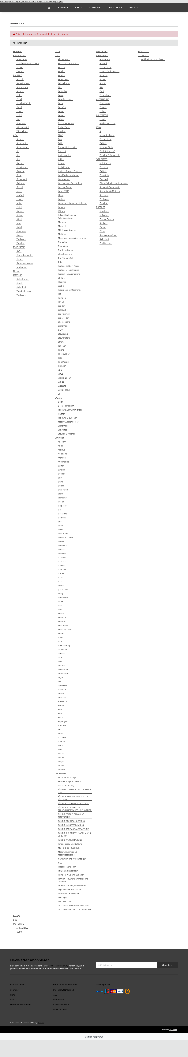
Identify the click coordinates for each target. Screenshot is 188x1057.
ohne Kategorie (65, 254)
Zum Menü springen (53, 1)
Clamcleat (62, 497)
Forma (61, 541)
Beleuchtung (22, 87)
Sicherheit (21, 287)
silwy (60, 330)
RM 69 (61, 302)
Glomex (61, 565)
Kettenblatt (22, 179)
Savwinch (62, 701)
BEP (60, 87)
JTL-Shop (173, 1029)
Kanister (103, 223)
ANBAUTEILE (102, 55)
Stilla (60, 717)
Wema (61, 757)
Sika (60, 709)
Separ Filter (63, 318)
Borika (61, 485)
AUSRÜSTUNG (19, 55)
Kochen (61, 199)
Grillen (61, 159)
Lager (19, 191)
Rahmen (20, 211)
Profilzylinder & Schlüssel (152, 59)
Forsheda (62, 545)
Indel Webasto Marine (68, 175)
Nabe (19, 203)
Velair (60, 749)
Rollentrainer (23, 279)
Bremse (20, 91)
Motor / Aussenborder (68, 421)
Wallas (61, 381)
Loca (60, 609)
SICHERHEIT (143, 55)
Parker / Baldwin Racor (68, 266)
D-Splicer (62, 505)
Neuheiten (63, 246)
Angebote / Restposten (68, 63)
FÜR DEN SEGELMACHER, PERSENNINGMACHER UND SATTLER (74, 808)
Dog (18, 159)
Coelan (61, 501)
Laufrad (20, 195)
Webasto (62, 385)
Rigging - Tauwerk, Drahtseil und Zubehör (73, 880)
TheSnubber (64, 354)
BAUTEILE (17, 75)
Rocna (61, 693)
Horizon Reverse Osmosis (69, 171)
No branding (64, 645)
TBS (60, 729)
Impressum (58, 999)
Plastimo (62, 282)
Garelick (62, 561)
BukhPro (62, 107)
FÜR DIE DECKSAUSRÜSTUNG (71, 821)
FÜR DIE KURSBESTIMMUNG (71, 825)
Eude (60, 525)
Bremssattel (22, 143)
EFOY (60, 135)
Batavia (61, 469)
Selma (61, 705)
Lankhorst (59, 437)
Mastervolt (63, 625)
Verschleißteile (106, 147)
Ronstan (62, 697)
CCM (15, 135)
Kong (60, 593)
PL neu (16, 271)
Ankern (61, 67)
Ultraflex (62, 737)
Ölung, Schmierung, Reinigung (114, 183)
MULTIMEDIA (19, 247)
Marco (61, 613)
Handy (19, 259)
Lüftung (61, 211)
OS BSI (61, 657)
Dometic (62, 517)
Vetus (60, 373)
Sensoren (104, 195)
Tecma (61, 350)
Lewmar (61, 601)
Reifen (19, 215)
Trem (60, 733)
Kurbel (20, 187)
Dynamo (20, 163)
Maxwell (62, 226)
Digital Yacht (64, 127)
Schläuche (63, 310)
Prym (60, 677)
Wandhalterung (24, 291)
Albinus (61, 449)
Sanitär (61, 306)
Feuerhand (63, 533)
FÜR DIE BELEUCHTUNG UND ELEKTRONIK (71, 815)
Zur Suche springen (34, 1)
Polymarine (63, 669)
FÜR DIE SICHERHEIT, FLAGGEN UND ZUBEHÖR (74, 834)
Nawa (60, 637)
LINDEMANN (60, 773)
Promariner (63, 673)
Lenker (20, 111)
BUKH (57, 55)
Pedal (19, 115)
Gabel (19, 99)
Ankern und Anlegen (67, 777)
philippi (61, 278)
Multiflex (62, 234)
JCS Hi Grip (63, 589)
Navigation (21, 267)
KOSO (19, 931)
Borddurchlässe (65, 99)
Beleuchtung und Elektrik (69, 781)
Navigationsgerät (107, 123)
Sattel (19, 227)
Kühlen (61, 207)
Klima (60, 195)
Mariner (62, 621)
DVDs (19, 251)
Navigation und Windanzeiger (72, 858)
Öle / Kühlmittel (65, 258)
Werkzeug (21, 239)
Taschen (20, 71)
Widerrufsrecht (60, 1009)
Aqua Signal (63, 79)
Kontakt (13, 999)
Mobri (61, 633)
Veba (60, 745)
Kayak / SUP (63, 191)
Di (17, 151)
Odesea (61, 653)
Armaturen (105, 59)
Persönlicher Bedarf (67, 866)
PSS (59, 294)
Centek (61, 115)
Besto (60, 481)
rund (19, 223)
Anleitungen (105, 163)
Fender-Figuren (107, 219)
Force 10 (62, 151)
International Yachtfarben (70, 183)
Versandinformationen (20, 1004)
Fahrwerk (104, 179)
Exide (60, 143)
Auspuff (103, 63)
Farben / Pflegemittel (67, 147)
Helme (19, 67)
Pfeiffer (61, 665)
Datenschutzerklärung (58, 965)
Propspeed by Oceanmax (69, 290)
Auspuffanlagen (107, 135)
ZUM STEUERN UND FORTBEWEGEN (74, 909)
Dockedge (62, 513)
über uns (14, 990)
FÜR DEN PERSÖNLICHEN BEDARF (73, 803)
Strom (61, 342)
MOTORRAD (18, 923)
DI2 (18, 155)
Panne (102, 227)
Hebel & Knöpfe (24, 103)
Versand (41, 1023)
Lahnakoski (63, 597)
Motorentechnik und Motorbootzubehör (67, 853)
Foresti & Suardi (65, 537)
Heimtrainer (22, 167)
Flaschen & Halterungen (28, 63)
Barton (61, 465)
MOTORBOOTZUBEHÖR (69, 848)
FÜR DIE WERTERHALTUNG (70, 840)
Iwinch (61, 585)
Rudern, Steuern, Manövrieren (72, 885)
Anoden (61, 71)
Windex (61, 769)
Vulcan (61, 753)
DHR (60, 509)
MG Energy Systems (67, 230)
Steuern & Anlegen (66, 433)
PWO (98, 127)
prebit (61, 286)
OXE (60, 262)
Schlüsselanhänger (108, 235)
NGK (60, 641)
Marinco (62, 222)
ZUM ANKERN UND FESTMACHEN (73, 905)
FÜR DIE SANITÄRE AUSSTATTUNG (73, 829)
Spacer (20, 235)
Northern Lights (65, 250)
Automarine (63, 461)
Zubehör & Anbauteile (110, 155)
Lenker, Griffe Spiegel (109, 71)
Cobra (61, 119)
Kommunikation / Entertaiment (72, 203)
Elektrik (103, 143)
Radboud (62, 689)
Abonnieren (167, 965)
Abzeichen (104, 211)
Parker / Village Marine (68, 270)
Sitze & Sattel (23, 127)
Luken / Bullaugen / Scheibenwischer (67, 216)
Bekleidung (22, 59)
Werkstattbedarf (107, 151)
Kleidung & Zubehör (67, 417)
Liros (60, 605)
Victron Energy (64, 377)
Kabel (19, 107)
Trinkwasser (63, 362)
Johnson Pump (64, 187)
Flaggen (61, 413)
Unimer (61, 741)
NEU (60, 862)
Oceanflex (62, 649)
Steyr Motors (64, 338)
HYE (60, 581)
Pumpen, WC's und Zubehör (71, 874)
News (12, 994)
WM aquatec (64, 389)
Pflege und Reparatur (68, 870)
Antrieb (20, 79)
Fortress (62, 549)
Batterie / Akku (23, 83)
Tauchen (62, 346)
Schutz (20, 283)
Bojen (60, 401)
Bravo (60, 493)
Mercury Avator (65, 629)
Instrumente (64, 179)
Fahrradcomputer (25, 255)
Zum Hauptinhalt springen (12, 1)
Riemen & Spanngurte (110, 187)
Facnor (61, 529)
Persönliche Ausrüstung (69, 274)
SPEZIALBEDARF (65, 901)
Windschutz (22, 131)
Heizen (61, 163)
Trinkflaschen (106, 243)
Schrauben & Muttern (110, 191)
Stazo (60, 713)
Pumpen (62, 298)
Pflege (102, 231)
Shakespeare (64, 322)
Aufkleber (104, 215)
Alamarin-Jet (64, 59)
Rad (18, 119)
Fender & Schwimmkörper (70, 409)
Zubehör (20, 243)
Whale (61, 765)
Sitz (101, 87)
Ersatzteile (104, 175)
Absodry (62, 441)
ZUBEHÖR (17, 275)
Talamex (62, 725)
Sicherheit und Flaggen (68, 893)
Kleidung (21, 183)
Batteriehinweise (61, 1004)
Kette (19, 175)
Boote (60, 95)
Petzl (60, 661)
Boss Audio (63, 489)
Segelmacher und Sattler (69, 889)
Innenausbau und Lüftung (70, 844)
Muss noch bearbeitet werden (72, 238)
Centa (60, 111)
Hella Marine (64, 167)
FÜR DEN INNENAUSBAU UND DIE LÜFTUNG (73, 798)
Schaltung (21, 123)
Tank (102, 91)
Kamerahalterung (25, 263)
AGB (55, 994)
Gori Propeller (64, 155)
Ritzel (19, 219)
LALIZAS (58, 397)
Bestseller (62, 91)
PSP (59, 681)
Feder (19, 95)
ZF (59, 393)
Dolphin (61, 131)
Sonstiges (62, 429)
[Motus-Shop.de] (49, 7)
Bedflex (61, 473)
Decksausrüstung (66, 123)
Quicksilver (63, 685)
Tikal (60, 358)
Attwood (62, 457)
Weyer (61, 761)
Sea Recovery (64, 314)
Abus (60, 445)
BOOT (16, 920)
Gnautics (62, 569)
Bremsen (104, 167)
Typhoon (62, 366)
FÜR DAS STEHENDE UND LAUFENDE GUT (74, 791)
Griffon (61, 573)
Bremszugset (22, 147)
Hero (60, 577)
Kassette (20, 171)
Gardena (62, 557)
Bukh (60, 103)
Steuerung (63, 334)
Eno (60, 139)
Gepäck (103, 107)
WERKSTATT (101, 159)
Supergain (63, 721)
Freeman (62, 553)
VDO (60, 370)
